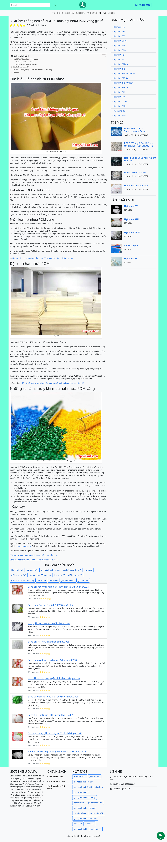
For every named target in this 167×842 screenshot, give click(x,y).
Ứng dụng (92, 13)
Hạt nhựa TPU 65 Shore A (124, 73)
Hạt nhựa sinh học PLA (136, 185)
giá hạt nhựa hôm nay (50, 570)
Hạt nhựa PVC (119, 97)
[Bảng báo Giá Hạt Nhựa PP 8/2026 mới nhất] (17, 608)
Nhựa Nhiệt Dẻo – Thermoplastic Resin (135, 130)
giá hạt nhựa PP (75, 575)
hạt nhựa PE (59, 575)
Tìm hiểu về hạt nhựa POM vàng (25, 59)
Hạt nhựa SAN (119, 106)
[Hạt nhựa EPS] (116, 209)
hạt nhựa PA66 (80, 813)
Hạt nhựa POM (119, 115)
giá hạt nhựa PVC (18, 575)
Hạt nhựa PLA (119, 92)
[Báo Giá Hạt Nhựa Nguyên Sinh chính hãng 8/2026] (17, 681)
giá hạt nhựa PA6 (95, 802)
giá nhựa (88, 570)
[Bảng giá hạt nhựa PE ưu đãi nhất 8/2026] (17, 626)
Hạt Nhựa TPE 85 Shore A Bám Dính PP (140, 159)
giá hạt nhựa (32, 570)
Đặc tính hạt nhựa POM (22, 67)
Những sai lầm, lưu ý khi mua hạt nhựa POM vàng (32, 70)
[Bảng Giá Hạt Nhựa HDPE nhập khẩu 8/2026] (17, 718)
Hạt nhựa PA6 (119, 45)
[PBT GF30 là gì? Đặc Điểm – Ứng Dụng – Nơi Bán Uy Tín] (116, 146)
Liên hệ (111, 13)
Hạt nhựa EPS (119, 36)
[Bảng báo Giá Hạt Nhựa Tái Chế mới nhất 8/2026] (17, 699)
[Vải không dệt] (116, 248)
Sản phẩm (81, 13)
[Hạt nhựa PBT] (116, 261)
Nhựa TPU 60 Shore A (135, 172)
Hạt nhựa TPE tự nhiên (123, 83)
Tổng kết (16, 72)
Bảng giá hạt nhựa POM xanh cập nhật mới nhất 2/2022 (33, 560)
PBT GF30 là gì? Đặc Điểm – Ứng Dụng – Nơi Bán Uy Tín (138, 144)
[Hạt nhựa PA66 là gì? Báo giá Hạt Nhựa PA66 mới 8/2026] (17, 754)
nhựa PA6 (41, 580)
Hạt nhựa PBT (17, 570)
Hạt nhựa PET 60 (120, 78)
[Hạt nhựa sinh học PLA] (116, 188)
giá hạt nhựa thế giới (72, 570)
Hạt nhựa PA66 (119, 50)
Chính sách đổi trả (55, 776)
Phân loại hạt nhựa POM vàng (26, 64)
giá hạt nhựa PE (68, 580)
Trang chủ (57, 13)
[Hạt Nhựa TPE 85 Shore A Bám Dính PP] (116, 161)
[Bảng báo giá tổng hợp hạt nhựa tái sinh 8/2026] (17, 663)
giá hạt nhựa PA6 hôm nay (85, 808)
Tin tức (102, 13)
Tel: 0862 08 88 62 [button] (142, 5)
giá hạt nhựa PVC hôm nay (22, 580)
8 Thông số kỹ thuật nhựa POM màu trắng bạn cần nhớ (33, 555)
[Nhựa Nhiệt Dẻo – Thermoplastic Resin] (116, 131)
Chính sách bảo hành (56, 781)
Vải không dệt (119, 111)
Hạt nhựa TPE (119, 69)
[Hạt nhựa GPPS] (116, 235)
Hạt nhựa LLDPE (120, 101)
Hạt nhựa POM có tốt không (26, 62)
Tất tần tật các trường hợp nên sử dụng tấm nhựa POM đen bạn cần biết (53, 383)
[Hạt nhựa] (82, 5)
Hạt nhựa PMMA (120, 64)
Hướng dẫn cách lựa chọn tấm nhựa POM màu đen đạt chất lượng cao (42, 258)
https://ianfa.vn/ (24, 546)
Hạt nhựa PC (118, 59)
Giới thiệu (69, 13)
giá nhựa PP (83, 580)
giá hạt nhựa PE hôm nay (40, 575)
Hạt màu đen (119, 27)
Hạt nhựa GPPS (120, 41)
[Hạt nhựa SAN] (116, 222)
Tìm (54, 5)
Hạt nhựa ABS (119, 31)
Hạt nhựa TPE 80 (120, 87)
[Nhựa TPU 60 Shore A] (116, 175)
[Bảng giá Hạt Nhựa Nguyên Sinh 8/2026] (17, 644)
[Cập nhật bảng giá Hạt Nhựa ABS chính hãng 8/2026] (17, 736)
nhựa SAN (53, 580)
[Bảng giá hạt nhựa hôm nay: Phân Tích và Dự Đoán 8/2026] (17, 589)
